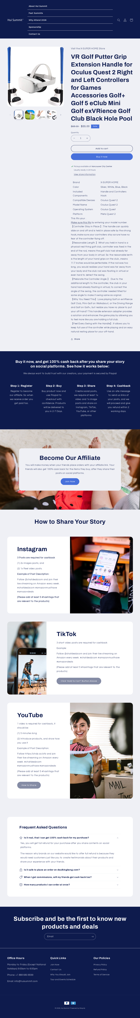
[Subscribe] (92, 936)
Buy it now (102, 157)
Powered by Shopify (77, 1008)
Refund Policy (100, 970)
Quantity (75, 133)
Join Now (70, 481)
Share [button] (77, 339)
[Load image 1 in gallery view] (19, 115)
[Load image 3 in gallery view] (41, 115)
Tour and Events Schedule (62, 980)
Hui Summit (65, 1008)
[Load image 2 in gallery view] (30, 115)
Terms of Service (102, 975)
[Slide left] (10, 115)
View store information (85, 174)
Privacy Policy (100, 965)
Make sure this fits (81, 222)
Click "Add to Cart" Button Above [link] (79, 681)
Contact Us (55, 970)
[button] (119, 20)
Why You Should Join (60, 975)
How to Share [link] (29, 785)
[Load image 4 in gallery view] (52, 115)
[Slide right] (61, 115)
